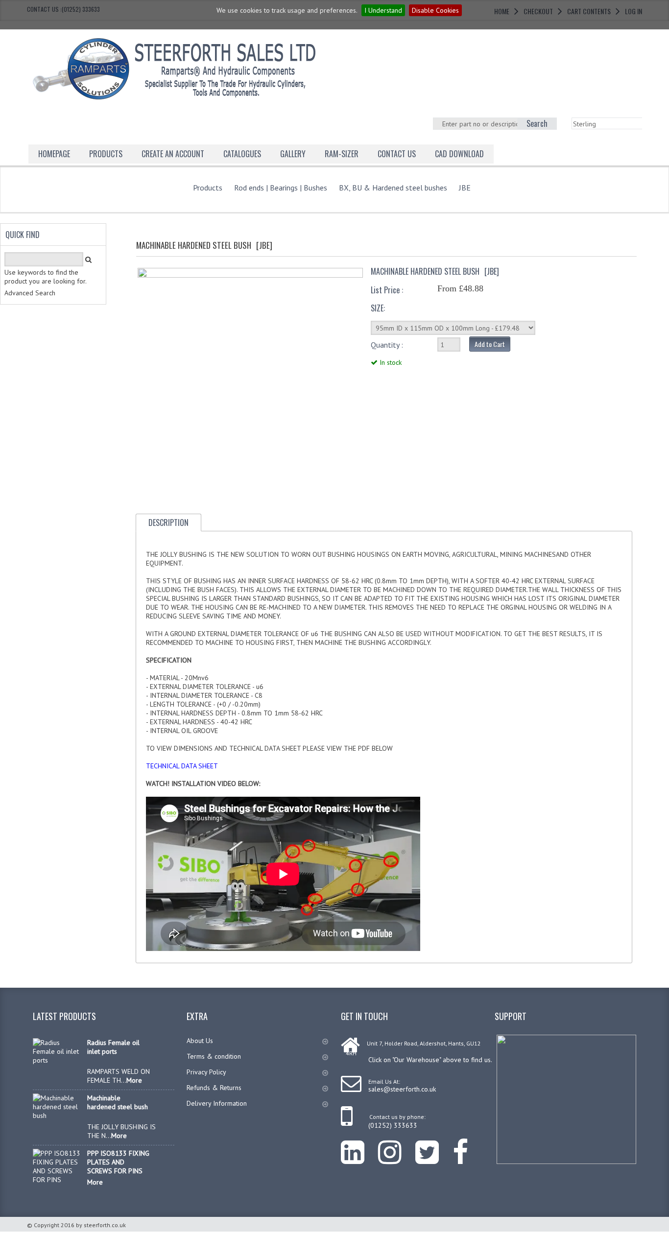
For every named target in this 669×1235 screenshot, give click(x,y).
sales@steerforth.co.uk (402, 1089)
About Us (200, 1040)
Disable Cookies (435, 10)
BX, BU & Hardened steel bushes (393, 187)
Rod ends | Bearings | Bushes (280, 187)
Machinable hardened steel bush (117, 1102)
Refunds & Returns (214, 1087)
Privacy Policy (206, 1072)
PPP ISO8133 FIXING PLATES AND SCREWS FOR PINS (118, 1162)
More (134, 1080)
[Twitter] (434, 1145)
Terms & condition (214, 1056)
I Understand (383, 10)
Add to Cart (490, 344)
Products (105, 154)
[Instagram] (396, 1145)
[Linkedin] (359, 1145)
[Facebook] (467, 1145)
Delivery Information (217, 1103)
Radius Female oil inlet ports (113, 1047)
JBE (465, 187)
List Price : (387, 290)
